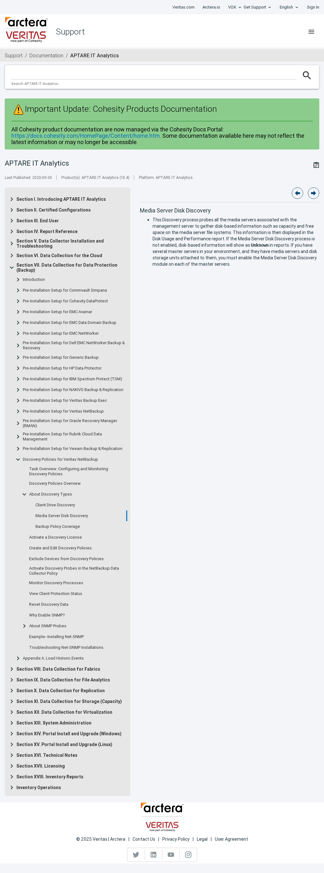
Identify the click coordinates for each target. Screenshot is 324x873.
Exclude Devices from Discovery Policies (66, 558)
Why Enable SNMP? (47, 615)
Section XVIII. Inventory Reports (50, 776)
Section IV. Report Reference (47, 231)
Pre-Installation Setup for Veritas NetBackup (63, 411)
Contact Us (144, 839)
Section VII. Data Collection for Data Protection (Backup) (66, 268)
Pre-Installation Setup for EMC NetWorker (61, 333)
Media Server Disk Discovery (61, 515)
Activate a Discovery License (55, 537)
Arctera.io (211, 7)
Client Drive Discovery (55, 505)
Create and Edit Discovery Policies (60, 548)
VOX (232, 7)
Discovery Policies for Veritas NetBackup (60, 459)
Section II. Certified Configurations (53, 209)
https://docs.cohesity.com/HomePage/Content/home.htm (85, 135)
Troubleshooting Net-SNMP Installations (66, 647)
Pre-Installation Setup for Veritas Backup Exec (65, 400)
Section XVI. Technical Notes (47, 755)
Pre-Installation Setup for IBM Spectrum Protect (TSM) (72, 379)
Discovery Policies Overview (55, 483)
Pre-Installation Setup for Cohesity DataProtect (65, 301)
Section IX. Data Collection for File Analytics (63, 679)
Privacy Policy (176, 839)
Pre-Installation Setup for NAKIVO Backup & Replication (73, 389)
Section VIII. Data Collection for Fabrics (58, 669)
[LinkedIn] (153, 855)
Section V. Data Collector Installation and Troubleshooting (60, 243)
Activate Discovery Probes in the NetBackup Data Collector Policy (74, 571)
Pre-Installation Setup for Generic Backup (61, 357)
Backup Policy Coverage (57, 526)
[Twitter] (136, 855)
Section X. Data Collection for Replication (60, 690)
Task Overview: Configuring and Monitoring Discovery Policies (68, 471)
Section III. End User (37, 220)
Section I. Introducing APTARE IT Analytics (61, 199)
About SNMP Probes (47, 626)
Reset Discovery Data (48, 604)
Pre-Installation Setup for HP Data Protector (62, 368)
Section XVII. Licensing (40, 766)
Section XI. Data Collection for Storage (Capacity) (69, 701)
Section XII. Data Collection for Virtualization (64, 712)
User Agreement (231, 839)
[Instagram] (188, 855)
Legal (202, 839)
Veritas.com (183, 7)
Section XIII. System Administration (53, 722)
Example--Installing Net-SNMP (56, 636)
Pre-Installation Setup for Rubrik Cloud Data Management (62, 437)
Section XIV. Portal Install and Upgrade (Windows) (69, 733)
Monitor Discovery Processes (56, 582)
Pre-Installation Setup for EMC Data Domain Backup (69, 322)
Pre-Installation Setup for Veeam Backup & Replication (72, 448)
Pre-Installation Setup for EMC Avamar (57, 311)
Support (13, 55)
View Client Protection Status (55, 593)
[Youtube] (171, 855)
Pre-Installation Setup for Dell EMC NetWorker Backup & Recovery (74, 345)
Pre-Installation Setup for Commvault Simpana (65, 290)
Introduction (34, 279)
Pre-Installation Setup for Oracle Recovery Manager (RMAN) (70, 423)
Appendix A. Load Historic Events (53, 658)
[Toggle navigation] (311, 32)
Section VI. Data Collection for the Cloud (59, 255)
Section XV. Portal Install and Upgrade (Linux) (64, 744)
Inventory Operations (38, 787)
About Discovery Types (50, 494)
